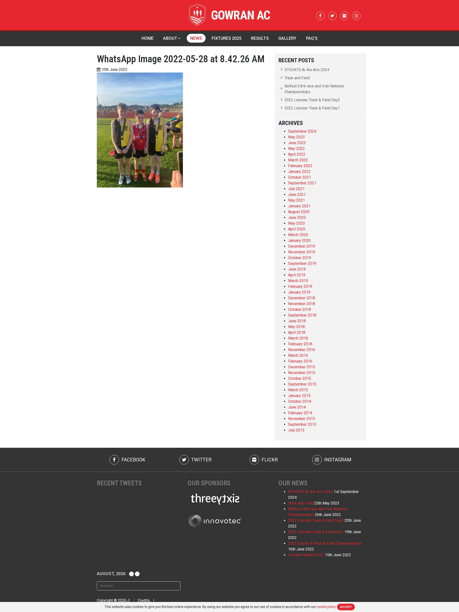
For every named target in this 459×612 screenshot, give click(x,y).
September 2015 (302, 384)
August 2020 (298, 212)
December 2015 (301, 367)
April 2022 (296, 154)
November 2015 (301, 372)
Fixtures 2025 (226, 38)
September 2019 (302, 263)
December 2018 (301, 298)
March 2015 (298, 390)
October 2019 (299, 257)
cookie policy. (326, 607)
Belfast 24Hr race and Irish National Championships (314, 89)
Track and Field (297, 78)
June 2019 (297, 269)
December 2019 (301, 246)
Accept (346, 607)
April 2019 (296, 275)
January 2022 (299, 171)
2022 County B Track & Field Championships (325, 543)
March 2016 (298, 355)
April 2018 (296, 332)
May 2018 (296, 326)
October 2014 (299, 401)
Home (147, 38)
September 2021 (302, 183)
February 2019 (300, 286)
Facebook (132, 460)
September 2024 (302, 131)
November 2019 (301, 252)
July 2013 (296, 430)
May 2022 (296, 148)
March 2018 (298, 338)
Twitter (201, 460)
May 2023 (296, 137)
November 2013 (301, 418)
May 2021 (296, 200)
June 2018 (297, 321)
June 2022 (297, 143)
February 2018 (300, 344)
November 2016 (301, 349)
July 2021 (296, 189)
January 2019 (299, 292)
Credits (144, 600)
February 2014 (300, 413)
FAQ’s (311, 38)
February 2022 (300, 166)
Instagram (337, 460)
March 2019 (298, 280)
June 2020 (297, 217)
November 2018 (301, 303)
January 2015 (299, 395)
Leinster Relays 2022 (306, 555)
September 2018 (302, 315)
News (196, 38)
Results (260, 38)
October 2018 (299, 309)
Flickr (269, 460)
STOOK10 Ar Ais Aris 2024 (306, 70)
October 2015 (299, 378)
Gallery (287, 38)
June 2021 (297, 194)
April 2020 (296, 229)
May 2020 (296, 223)
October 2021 (299, 177)
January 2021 (299, 206)
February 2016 (300, 361)
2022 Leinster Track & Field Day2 (312, 100)
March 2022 (298, 160)
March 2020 (298, 234)
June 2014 (297, 407)
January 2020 (299, 240)
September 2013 (302, 424)
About (170, 38)
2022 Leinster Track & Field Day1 (312, 108)
